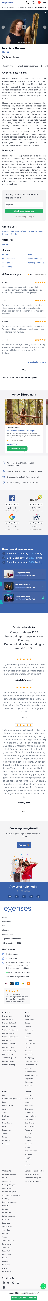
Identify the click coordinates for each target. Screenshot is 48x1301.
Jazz (30, 254)
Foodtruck (6, 1223)
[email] (10, 896)
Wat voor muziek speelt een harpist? (19, 377)
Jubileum (28, 1051)
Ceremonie (32, 231)
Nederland (29, 1095)
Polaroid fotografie (9, 1192)
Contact (5, 917)
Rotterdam (29, 1105)
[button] (15, 440)
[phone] (24, 896)
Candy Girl (6, 1206)
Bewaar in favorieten (13, 57)
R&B (3, 1119)
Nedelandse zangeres (33, 1178)
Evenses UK (6, 1040)
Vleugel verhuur (8, 1240)
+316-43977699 (24, 972)
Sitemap (5, 930)
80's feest (28, 1082)
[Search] (33, 2)
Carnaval (28, 1026)
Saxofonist (6, 1265)
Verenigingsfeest (31, 1075)
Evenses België (7, 1019)
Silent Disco (6, 1247)
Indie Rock (6, 1140)
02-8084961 (23, 965)
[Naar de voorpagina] (7, 2)
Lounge (8, 267)
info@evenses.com (22, 977)
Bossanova (6, 1130)
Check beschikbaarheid (24, 211)
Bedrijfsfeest (20, 231)
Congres (28, 1033)
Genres (5, 1092)
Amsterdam (29, 1098)
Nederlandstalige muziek (11, 1098)
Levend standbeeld (9, 1174)
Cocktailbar (6, 1230)
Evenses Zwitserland (9, 1030)
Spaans (5, 1133)
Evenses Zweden (8, 1033)
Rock (4, 1102)
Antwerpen (29, 1154)
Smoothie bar (7, 1226)
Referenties (6, 922)
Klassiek (9, 263)
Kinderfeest (29, 1054)
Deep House (6, 1123)
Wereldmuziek (23, 431)
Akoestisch (10, 258)
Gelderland (29, 1112)
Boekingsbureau (8, 1061)
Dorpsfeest (29, 1040)
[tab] (18, 42)
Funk (4, 1126)
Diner (12, 231)
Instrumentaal (21, 7)
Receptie (6, 234)
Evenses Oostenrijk (9, 1026)
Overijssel (28, 1137)
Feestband (6, 1261)
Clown (4, 1178)
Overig (14, 234)
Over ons (5, 926)
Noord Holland (30, 1116)
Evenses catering (8, 1065)
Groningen (29, 1119)
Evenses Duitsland (9, 1023)
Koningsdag (29, 1058)
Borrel (27, 1023)
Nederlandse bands (32, 1174)
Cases (4, 1237)
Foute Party (6, 1251)
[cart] (39, 2)
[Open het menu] (44, 2)
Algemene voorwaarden (11, 939)
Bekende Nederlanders (34, 1171)
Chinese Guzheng (12, 400)
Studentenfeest (30, 1072)
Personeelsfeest (31, 1065)
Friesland (28, 1144)
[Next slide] (44, 27)
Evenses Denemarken (10, 1037)
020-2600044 (24, 963)
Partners (6, 1012)
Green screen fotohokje (11, 1195)
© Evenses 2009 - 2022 (11, 943)
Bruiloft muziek (7, 1105)
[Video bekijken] (24, 27)
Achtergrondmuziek (36, 263)
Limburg (28, 1140)
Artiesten (11, 7)
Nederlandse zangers (33, 1181)
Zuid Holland (29, 1123)
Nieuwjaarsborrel (31, 1061)
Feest (40, 231)
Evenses (3, 7)
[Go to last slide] (3, 27)
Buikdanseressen (8, 1216)
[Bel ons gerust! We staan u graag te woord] (27, 2)
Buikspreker (6, 1254)
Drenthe (28, 1133)
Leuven (27, 1165)
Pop (7, 254)
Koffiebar (5, 1219)
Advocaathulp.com (9, 1058)
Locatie (28, 1092)
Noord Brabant (30, 1126)
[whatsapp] (17, 896)
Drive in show (7, 1244)
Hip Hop (5, 1116)
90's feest (28, 1085)
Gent (27, 1161)
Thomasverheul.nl (8, 1051)
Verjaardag (29, 1078)
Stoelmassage (7, 1188)
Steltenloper (6, 1181)
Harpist (30, 7)
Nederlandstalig (35, 258)
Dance (4, 1137)
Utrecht (28, 1102)
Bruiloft (5, 231)
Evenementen (30, 1044)
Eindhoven (29, 1109)
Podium (5, 1233)
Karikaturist (6, 1209)
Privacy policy (7, 934)
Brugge (27, 1158)
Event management (9, 1202)
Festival (27, 1047)
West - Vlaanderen (31, 1151)
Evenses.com (7, 1016)
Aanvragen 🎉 (24, 845)
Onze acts (6, 1171)
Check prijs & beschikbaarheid (17, 449)
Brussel (27, 1147)
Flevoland (28, 1130)
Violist (4, 1258)
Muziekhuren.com (8, 1054)
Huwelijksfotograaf (9, 1185)
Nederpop (6, 1144)
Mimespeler (6, 1212)
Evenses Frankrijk (8, 1044)
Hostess (5, 1199)
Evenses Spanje (8, 1047)
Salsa (4, 1109)
